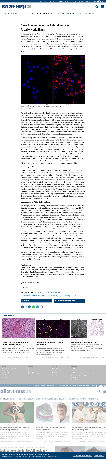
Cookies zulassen (99, 455)
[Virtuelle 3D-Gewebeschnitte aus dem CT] (87, 328)
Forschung (90, 14)
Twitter (54, 370)
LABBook (61, 1)
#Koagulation (62, 357)
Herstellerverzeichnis (34, 374)
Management (71, 14)
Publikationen (53, 1)
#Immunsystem (28, 357)
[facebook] (98, 1)
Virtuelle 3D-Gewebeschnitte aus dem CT (85, 342)
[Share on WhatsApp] (33, 306)
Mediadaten (74, 1)
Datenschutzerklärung (12, 456)
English (41, 1)
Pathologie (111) (70, 295)
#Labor (67, 357)
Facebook (55, 368)
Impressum (74, 379)
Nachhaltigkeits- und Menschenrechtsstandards (85, 374)
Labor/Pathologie (44, 14)
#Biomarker (9, 357)
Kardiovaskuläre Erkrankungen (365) (36, 295)
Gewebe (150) (56, 292)
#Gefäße (22, 357)
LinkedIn (54, 374)
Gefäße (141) (44, 292)
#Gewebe (93, 357)
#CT (80, 357)
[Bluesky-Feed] (100, 1)
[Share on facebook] (22, 306)
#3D (78, 357)
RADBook (67, 1)
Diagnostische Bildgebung (23, 14)
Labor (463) (56, 295)
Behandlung (58, 14)
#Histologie (98, 357)
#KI (33, 357)
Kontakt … (26, 300)
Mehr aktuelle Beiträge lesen (66, 300)
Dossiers (30, 368)
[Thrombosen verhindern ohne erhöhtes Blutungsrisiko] (53, 328)
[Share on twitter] (26, 306)
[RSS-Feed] (102, 1)
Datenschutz (74, 377)
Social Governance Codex (78, 376)
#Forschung (16, 357)
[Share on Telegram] (37, 306)
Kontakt (94, 1)
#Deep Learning (86, 357)
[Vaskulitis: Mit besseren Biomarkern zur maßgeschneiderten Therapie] (18, 328)
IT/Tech (81, 14)
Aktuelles (6, 14)
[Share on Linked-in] (29, 306)
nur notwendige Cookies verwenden (82, 455)
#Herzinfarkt (55, 357)
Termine (81, 1)
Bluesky (54, 372)
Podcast (46, 1)
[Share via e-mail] (41, 306)
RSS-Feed (55, 376)
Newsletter (88, 1)
